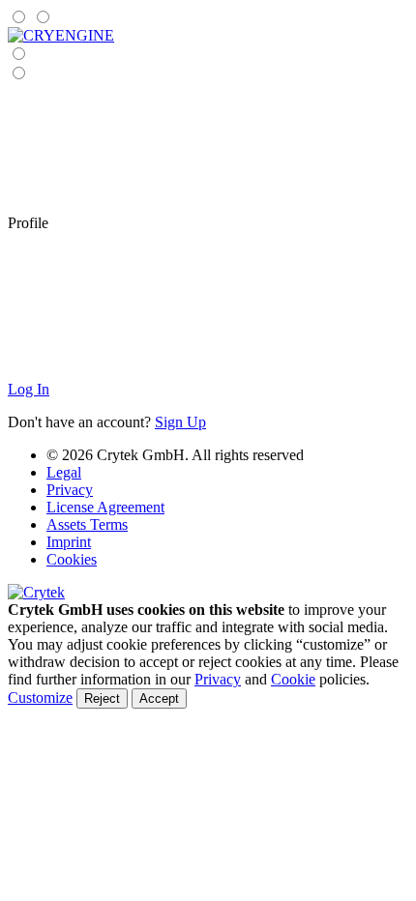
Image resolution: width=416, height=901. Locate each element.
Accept (159, 698)
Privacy (69, 489)
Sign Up (180, 422)
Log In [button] (28, 389)
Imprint (68, 542)
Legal (63, 472)
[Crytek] (36, 592)
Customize (40, 697)
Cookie (293, 679)
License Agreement (105, 507)
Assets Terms (87, 524)
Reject (102, 698)
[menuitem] (61, 35)
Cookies (71, 559)
